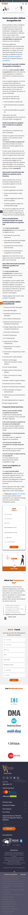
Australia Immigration (14, 56)
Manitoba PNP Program (9, 906)
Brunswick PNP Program (9, 911)
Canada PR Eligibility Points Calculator (13, 881)
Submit (14, 547)
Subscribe (9, 828)
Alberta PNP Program (8, 899)
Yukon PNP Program (8, 913)
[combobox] (14, 528)
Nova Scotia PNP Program (9, 901)
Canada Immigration (10, 874)
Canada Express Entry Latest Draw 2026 (13, 883)
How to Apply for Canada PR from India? (13, 890)
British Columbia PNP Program (10, 908)
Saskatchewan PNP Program (10, 904)
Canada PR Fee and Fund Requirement (13, 894)
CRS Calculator (7, 892)
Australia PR (6, 60)
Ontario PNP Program (8, 897)
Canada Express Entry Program (11, 879)
